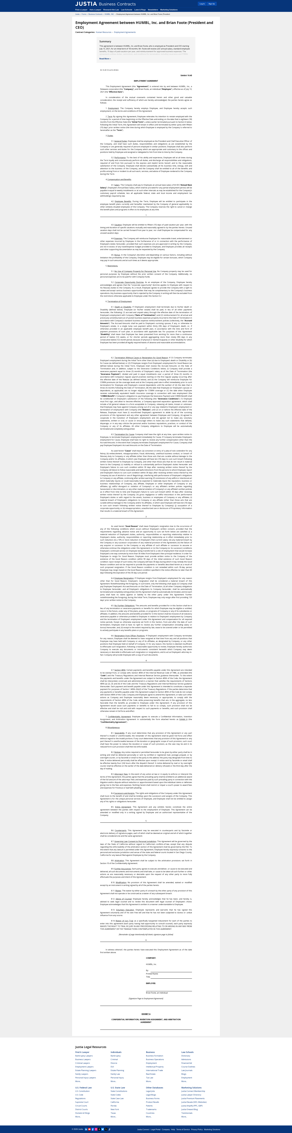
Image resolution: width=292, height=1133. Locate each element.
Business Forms (153, 1098)
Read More (104, 58)
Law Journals (186, 1070)
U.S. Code (79, 1095)
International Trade (154, 1070)
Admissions (186, 1059)
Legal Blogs (151, 1095)
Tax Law (149, 1077)
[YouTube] (89, 1129)
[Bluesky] (102, 1129)
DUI (112, 1066)
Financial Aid (186, 1063)
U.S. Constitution (82, 1091)
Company (166, 1129)
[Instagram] (96, 1129)
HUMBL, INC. (109, 14)
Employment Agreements (125, 32)
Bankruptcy (116, 1056)
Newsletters (153, 10)
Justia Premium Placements (193, 1098)
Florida (113, 1105)
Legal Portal (155, 1129)
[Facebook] (92, 1129)
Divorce (114, 1063)
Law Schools (126, 10)
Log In (202, 4)
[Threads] (99, 1129)
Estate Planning (117, 1070)
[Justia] (86, 4)
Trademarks (151, 1109)
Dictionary (185, 1056)
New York (115, 1109)
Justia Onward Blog (189, 1109)
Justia (77, 14)
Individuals (116, 1052)
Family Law (115, 1074)
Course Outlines (188, 1066)
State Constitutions (119, 1091)
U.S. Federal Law (83, 1087)
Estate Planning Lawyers (85, 1070)
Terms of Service (183, 1129)
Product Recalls (152, 1102)
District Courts (81, 1109)
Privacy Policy (197, 1129)
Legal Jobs (150, 1091)
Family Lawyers (81, 1074)
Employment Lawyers (84, 1066)
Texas (113, 1113)
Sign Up (212, 4)
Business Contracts (95, 14)
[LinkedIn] (86, 1129)
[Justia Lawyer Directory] (109, 1129)
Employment (151, 1063)
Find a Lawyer (81, 10)
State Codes (116, 1095)
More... (78, 1081)
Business (150, 1052)
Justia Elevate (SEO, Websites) (194, 1102)
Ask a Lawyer (96, 10)
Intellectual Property (155, 1066)
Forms (84, 14)
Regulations (80, 1098)
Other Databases (154, 1087)
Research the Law (111, 10)
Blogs (183, 1074)
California (115, 1102)
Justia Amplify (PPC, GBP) (192, 1105)
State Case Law (117, 1098)
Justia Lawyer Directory (191, 1095)
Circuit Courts (81, 1105)
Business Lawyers (83, 1059)
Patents (149, 1105)
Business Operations (155, 1059)
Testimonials (186, 1113)
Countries (150, 1113)
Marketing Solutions (169, 10)
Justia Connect (143, 1129)
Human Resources (103, 32)
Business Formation (154, 1056)
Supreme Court (81, 1102)
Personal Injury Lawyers (85, 1077)
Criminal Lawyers (82, 1063)
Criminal (114, 1059)
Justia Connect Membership (193, 1091)
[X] (106, 1129)
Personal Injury (117, 1077)
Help (173, 1129)
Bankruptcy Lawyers (84, 1056)
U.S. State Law (118, 1087)
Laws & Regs (140, 10)
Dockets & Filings (82, 1113)
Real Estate (150, 1074)
